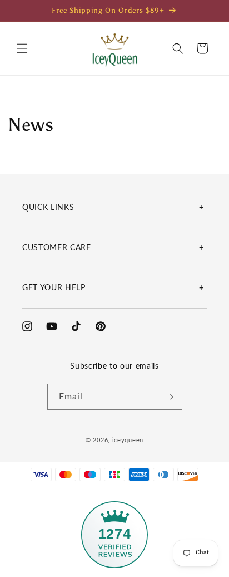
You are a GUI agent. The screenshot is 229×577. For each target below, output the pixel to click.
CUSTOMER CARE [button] (56, 248)
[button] (22, 48)
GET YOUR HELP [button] (54, 288)
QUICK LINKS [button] (48, 208)
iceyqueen (127, 440)
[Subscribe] (169, 397)
